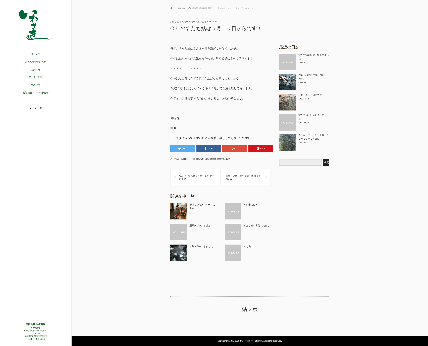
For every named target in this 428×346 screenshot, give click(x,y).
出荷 (181, 21)
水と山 (247, 246)
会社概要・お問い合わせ (35, 92)
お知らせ (35, 69)
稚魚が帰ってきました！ (202, 246)
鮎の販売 (35, 84)
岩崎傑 (187, 21)
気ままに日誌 (36, 77)
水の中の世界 (251, 204)
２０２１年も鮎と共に (310, 94)
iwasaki (184, 158)
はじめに (35, 54)
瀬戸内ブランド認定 (199, 225)
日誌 (202, 21)
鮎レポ (249, 309)
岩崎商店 (195, 21)
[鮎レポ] (35, 39)
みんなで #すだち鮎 (35, 61)
